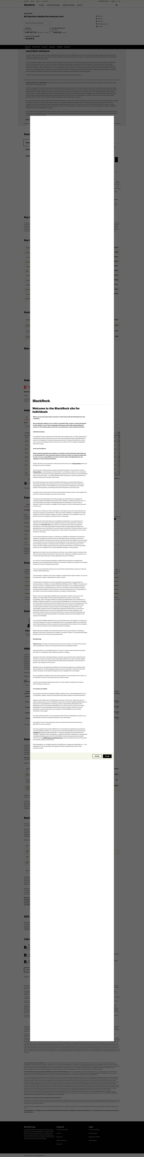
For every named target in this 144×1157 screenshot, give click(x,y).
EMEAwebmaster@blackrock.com (53, 738)
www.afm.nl (36, 732)
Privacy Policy (76, 463)
